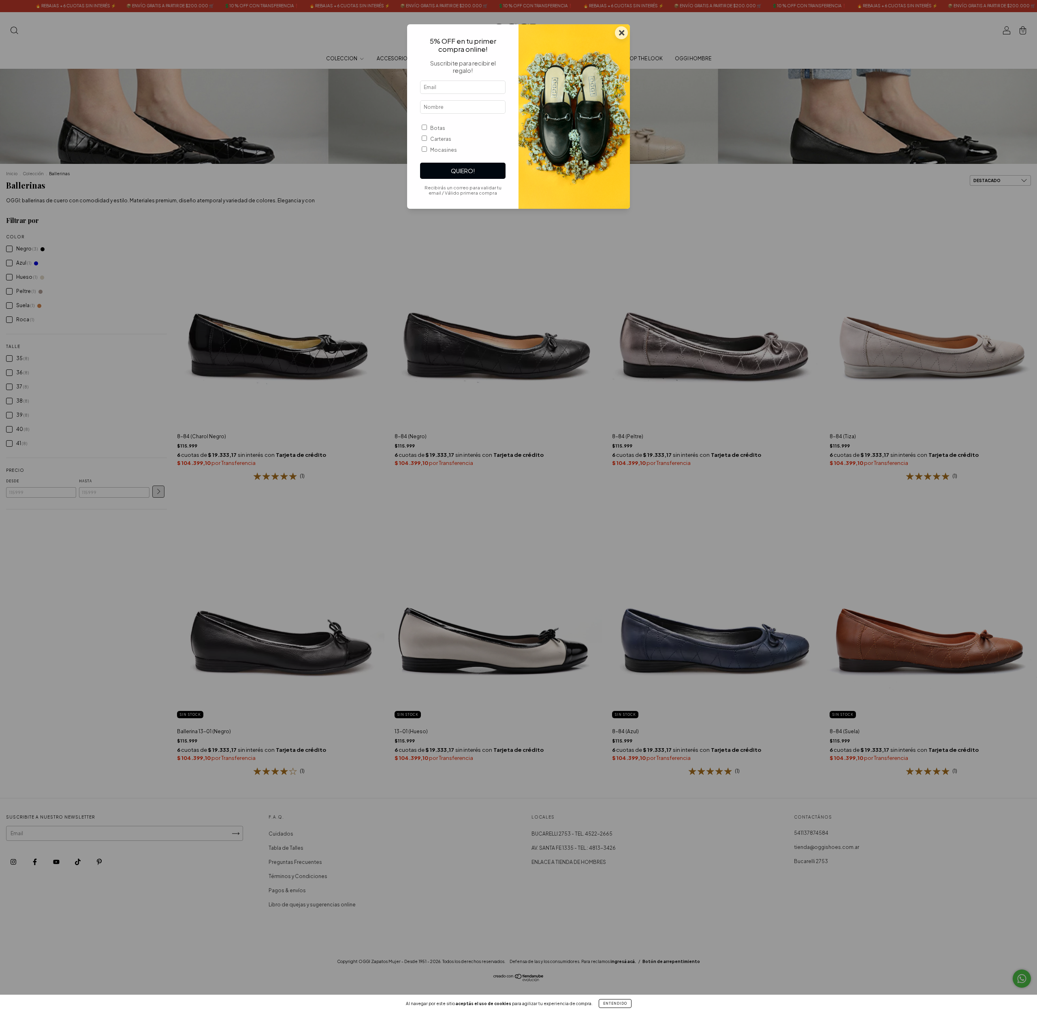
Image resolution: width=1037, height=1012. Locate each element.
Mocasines (443, 150)
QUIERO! (463, 170)
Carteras (440, 139)
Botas (437, 128)
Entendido (615, 1003)
